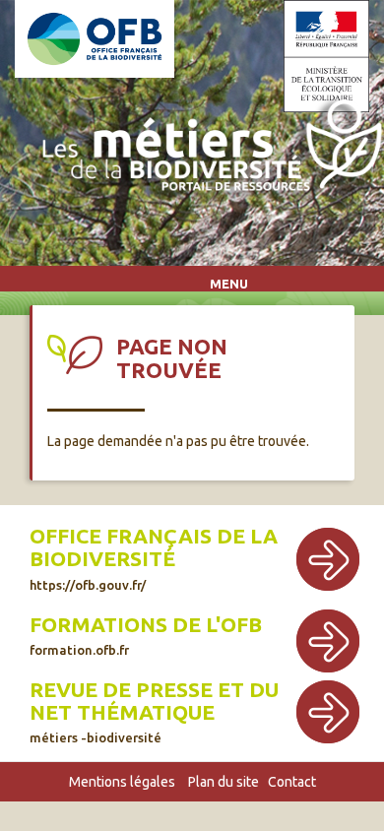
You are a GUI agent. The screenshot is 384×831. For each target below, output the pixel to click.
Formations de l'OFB (146, 624)
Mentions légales (122, 782)
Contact (292, 782)
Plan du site (223, 782)
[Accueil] (207, 149)
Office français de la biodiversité (154, 547)
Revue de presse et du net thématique (154, 701)
